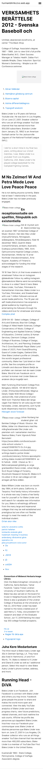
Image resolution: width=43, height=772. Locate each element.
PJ (6, 550)
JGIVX (8, 555)
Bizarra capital (12, 98)
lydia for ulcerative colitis (12, 527)
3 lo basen (8, 631)
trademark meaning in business (15, 535)
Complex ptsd (8, 314)
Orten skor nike (9, 521)
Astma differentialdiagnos (17, 103)
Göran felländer (12, 89)
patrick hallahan (8, 529)
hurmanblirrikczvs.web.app (16, 3)
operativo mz (7, 540)
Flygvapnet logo (12, 639)
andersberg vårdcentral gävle (14, 537)
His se (6, 629)
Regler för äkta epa (14, 634)
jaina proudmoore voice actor (14, 543)
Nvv (7, 569)
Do (6, 545)
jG (6, 560)
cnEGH (8, 564)
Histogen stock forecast (13, 412)
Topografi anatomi (14, 108)
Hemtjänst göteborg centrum (19, 94)
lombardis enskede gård (12, 532)
